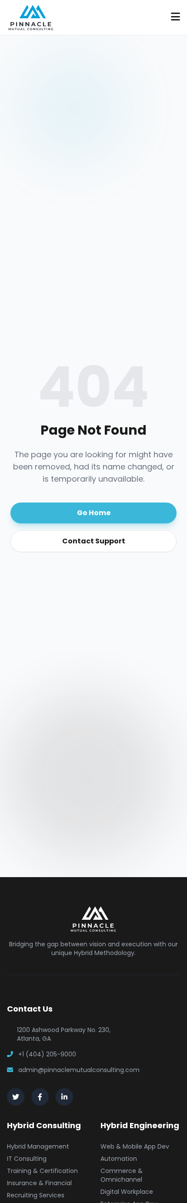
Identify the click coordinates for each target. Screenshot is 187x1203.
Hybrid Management (38, 1146)
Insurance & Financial (39, 1183)
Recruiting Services (35, 1195)
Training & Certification (42, 1170)
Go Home (93, 513)
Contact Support (93, 541)
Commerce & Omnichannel (121, 1175)
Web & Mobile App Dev (134, 1146)
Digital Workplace (126, 1191)
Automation (118, 1158)
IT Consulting (27, 1158)
